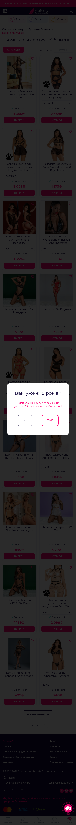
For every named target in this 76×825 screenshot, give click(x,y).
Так (50, 420)
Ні (25, 420)
